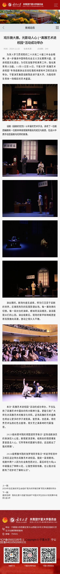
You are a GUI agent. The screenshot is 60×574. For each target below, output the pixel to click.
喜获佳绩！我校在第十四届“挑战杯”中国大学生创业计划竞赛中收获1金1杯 (29, 496)
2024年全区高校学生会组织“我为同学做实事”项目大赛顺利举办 (29, 488)
